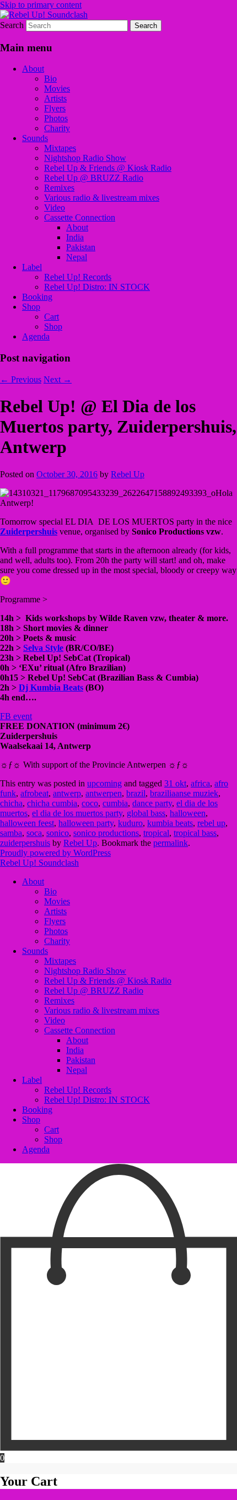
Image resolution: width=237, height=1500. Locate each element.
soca (34, 833)
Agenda (36, 336)
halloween (188, 813)
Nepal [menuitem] (76, 1070)
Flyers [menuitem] (55, 921)
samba (11, 833)
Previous (20, 379)
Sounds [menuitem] (35, 951)
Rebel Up (127, 474)
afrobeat (34, 793)
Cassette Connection (79, 217)
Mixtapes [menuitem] (60, 960)
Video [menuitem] (54, 1020)
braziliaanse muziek (184, 793)
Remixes (59, 187)
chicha (11, 803)
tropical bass (195, 833)
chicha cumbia (52, 803)
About (33, 68)
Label (32, 267)
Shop (31, 306)
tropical (156, 833)
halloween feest (27, 823)
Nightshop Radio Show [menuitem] (85, 970)
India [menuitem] (75, 1050)
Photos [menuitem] (56, 931)
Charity (57, 128)
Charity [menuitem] (57, 941)
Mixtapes (60, 148)
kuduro (130, 823)
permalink (170, 843)
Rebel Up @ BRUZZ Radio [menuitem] (93, 990)
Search (12, 25)
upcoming (104, 783)
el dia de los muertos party (77, 813)
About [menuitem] (33, 881)
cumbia (115, 803)
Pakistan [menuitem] (80, 1060)
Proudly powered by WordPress (55, 852)
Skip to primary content (41, 4)
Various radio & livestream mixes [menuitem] (101, 1010)
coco (90, 803)
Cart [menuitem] (51, 1129)
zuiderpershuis (25, 843)
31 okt (175, 783)
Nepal (76, 257)
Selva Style (43, 647)
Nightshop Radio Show (85, 158)
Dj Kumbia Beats (51, 687)
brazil (136, 793)
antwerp (67, 793)
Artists (55, 98)
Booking (37, 296)
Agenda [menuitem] (36, 1149)
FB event (16, 716)
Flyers (55, 108)
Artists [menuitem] (55, 911)
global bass (146, 813)
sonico (57, 833)
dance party (152, 803)
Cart (51, 316)
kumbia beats (170, 823)
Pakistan (80, 247)
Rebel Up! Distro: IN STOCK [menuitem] (97, 1099)
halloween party (86, 823)
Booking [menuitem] (37, 1109)
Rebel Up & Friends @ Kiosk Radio (107, 167)
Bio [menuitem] (50, 891)
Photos (56, 118)
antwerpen (103, 793)
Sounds (35, 138)
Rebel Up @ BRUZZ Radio (93, 177)
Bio (50, 78)
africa (200, 783)
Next (58, 379)
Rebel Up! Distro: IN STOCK (97, 287)
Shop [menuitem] (31, 1119)
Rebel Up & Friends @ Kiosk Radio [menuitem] (107, 980)
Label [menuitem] (32, 1079)
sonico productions (106, 833)
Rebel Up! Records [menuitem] (77, 1089)
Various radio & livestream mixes (101, 197)
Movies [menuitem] (57, 901)
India (75, 237)
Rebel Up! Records (77, 277)
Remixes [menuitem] (59, 1000)
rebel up (211, 823)
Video (54, 207)
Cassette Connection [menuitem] (79, 1030)
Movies (57, 88)
